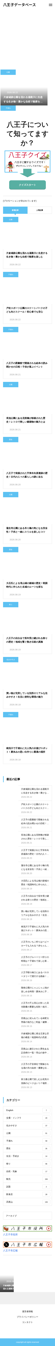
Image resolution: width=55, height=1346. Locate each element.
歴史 (10, 439)
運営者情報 (27, 1311)
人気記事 (39, 210)
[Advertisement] (27, 38)
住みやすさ (11, 659)
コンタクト (27, 1322)
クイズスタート (27, 185)
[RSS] (27, 1330)
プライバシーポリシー (27, 1317)
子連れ (8, 108)
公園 (8, 72)
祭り (10, 604)
